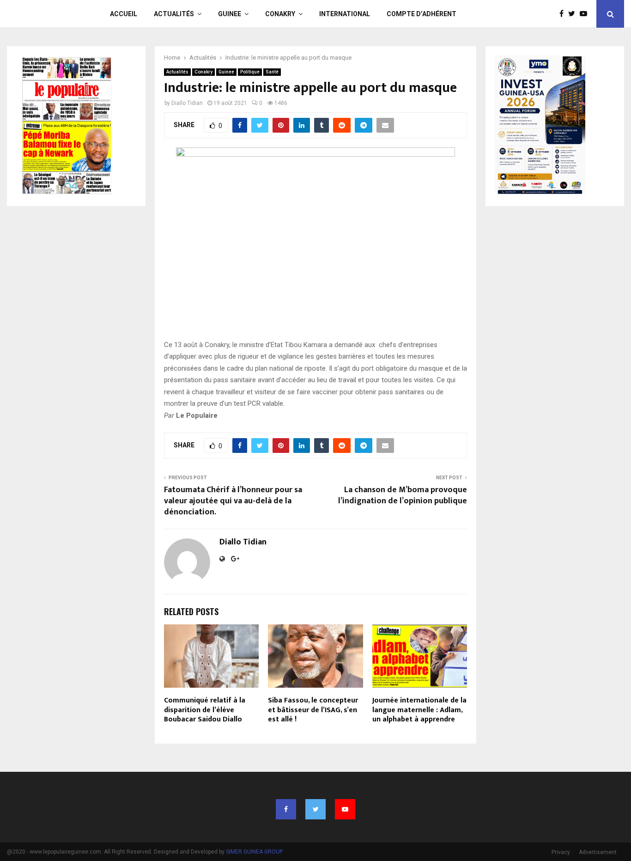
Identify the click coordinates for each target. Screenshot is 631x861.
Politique (250, 71)
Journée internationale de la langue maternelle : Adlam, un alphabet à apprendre (419, 710)
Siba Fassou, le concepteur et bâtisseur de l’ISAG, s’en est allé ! (313, 710)
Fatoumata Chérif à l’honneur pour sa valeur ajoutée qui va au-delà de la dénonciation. (233, 501)
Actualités (174, 14)
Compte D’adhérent (421, 14)
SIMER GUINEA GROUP (254, 852)
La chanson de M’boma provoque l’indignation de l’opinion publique (402, 495)
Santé (272, 71)
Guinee (229, 14)
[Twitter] (574, 13)
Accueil (123, 14)
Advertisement (598, 852)
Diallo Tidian (187, 103)
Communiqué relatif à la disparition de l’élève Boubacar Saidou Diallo (204, 710)
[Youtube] (586, 13)
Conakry (280, 14)
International (344, 14)
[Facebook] (563, 13)
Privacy (561, 852)
